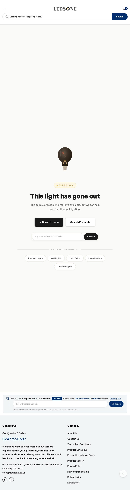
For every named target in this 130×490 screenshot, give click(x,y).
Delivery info (115, 398)
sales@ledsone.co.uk (13, 472)
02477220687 (14, 438)
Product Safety (75, 460)
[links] (5, 479)
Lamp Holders (95, 258)
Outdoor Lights (65, 266)
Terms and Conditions (79, 444)
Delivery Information (78, 471)
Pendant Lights (35, 258)
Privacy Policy (74, 466)
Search (120, 16)
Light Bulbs (75, 258)
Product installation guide (81, 455)
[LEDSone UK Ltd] (65, 8)
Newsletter (73, 482)
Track (118, 404)
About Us (72, 433)
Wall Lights (56, 258)
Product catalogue (77, 449)
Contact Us (73, 438)
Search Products (80, 222)
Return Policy (74, 477)
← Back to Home (49, 222)
